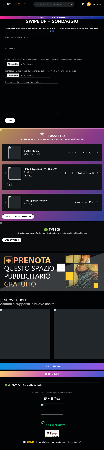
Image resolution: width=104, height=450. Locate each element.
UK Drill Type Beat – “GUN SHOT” (40, 169)
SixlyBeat (28, 172)
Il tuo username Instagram (16, 37)
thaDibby (28, 203)
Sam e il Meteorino (33, 154)
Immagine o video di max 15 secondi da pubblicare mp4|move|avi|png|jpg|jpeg (40, 71)
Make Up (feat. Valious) (36, 200)
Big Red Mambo (32, 151)
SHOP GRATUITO (52, 366)
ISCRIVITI (30, 442)
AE (53, 31)
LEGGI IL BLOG (52, 374)
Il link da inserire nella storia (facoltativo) (23, 82)
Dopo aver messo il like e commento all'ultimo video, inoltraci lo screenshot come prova (43, 59)
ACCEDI (96, 4)
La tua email (10, 48)
